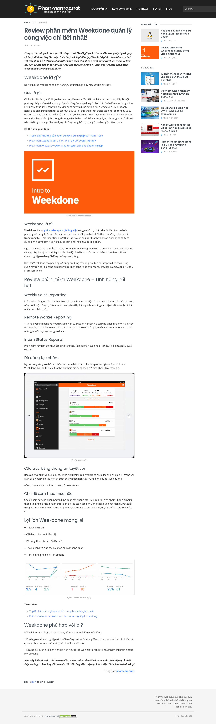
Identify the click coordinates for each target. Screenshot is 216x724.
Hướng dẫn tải (99, 8)
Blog (169, 8)
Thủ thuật (142, 8)
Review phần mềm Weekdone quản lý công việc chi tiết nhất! (175, 50)
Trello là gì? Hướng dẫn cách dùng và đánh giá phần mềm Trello (66, 135)
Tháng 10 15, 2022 (32, 45)
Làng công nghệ (122, 8)
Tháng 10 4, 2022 (169, 152)
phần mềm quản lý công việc (60, 230)
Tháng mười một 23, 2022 (173, 101)
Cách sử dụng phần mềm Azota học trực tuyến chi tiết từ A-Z (175, 94)
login (33, 681)
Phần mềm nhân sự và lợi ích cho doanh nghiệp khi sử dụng (63, 616)
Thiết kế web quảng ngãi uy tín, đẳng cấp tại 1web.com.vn (175, 111)
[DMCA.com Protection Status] (68, 716)
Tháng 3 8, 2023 (169, 41)
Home (27, 22)
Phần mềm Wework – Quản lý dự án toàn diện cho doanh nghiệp (66, 145)
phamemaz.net (125, 671)
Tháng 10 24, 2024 (170, 118)
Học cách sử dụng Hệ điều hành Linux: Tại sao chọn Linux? (176, 33)
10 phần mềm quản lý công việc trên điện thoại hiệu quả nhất (176, 77)
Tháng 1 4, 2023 (169, 135)
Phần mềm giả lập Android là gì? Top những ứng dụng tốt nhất (176, 144)
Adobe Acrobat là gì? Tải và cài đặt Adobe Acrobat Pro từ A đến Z (176, 128)
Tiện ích (157, 8)
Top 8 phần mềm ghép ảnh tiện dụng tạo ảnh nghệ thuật (61, 611)
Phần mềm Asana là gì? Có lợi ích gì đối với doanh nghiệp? (62, 140)
